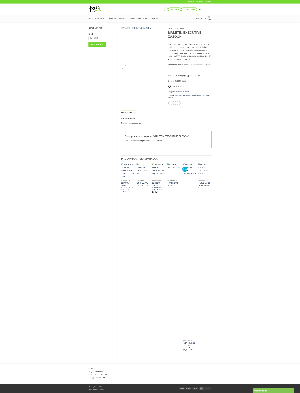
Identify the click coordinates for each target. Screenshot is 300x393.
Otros (187, 92)
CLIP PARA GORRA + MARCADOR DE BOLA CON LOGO (127, 187)
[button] (202, 9)
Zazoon (170, 98)
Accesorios (100, 18)
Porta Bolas (187, 95)
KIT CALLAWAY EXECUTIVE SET (143, 184)
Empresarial (181, 29)
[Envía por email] (179, 103)
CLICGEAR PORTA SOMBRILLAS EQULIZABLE (157, 186)
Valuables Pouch (198, 95)
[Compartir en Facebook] (170, 103)
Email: (90, 34)
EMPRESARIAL (135, 18)
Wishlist (191, 2)
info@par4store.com (96, 389)
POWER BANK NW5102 (172, 184)
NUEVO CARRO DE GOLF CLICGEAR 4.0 (189, 345)
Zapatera (207, 95)
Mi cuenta (199, 2)
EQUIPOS (122, 18)
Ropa (145, 18)
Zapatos (154, 18)
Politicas (209, 2)
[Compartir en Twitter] (174, 103)
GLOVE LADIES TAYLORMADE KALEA (204, 185)
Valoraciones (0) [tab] (128, 112)
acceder (134, 141)
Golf (176, 95)
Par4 (180, 95)
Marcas (112, 18)
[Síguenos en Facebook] (166, 9)
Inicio (90, 18)
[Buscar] (211, 9)
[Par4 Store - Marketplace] (100, 9)
